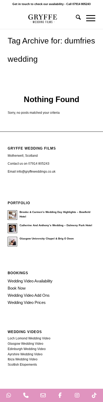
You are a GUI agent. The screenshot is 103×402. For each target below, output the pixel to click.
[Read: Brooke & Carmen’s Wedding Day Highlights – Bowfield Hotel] (12, 215)
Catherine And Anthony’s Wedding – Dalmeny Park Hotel (56, 225)
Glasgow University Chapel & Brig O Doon (47, 238)
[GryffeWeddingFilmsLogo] (43, 18)
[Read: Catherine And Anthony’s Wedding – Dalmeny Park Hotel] (12, 228)
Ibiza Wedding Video (23, 359)
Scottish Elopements (22, 364)
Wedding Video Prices (27, 302)
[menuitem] (76, 18)
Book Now (17, 288)
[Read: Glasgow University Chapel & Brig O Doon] (12, 241)
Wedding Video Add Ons (29, 295)
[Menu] (88, 18)
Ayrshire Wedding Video (25, 354)
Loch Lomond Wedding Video (29, 338)
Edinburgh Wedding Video (27, 349)
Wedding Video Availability (30, 281)
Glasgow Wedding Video (25, 344)
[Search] (76, 18)
